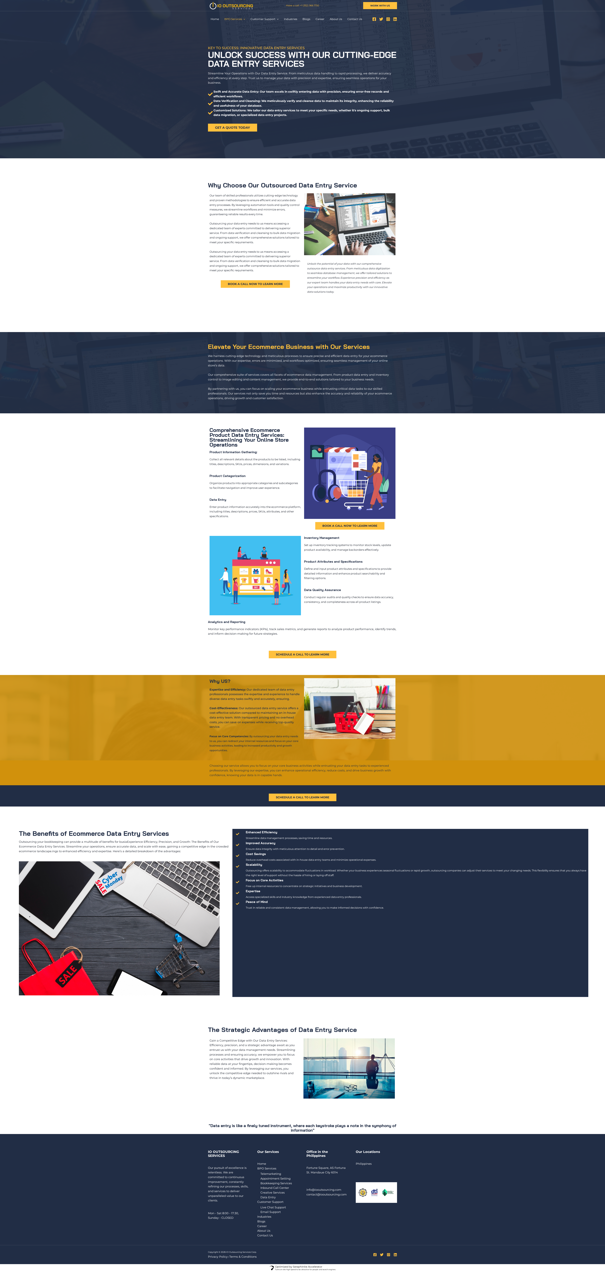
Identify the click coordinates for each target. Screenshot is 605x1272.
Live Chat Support (273, 1207)
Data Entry (268, 1197)
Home (215, 19)
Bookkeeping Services (276, 1183)
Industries (290, 19)
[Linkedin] (395, 19)
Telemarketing (270, 1174)
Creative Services (272, 1192)
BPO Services (233, 19)
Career (320, 19)
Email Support (270, 1212)
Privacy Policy (218, 1256)
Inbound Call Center (274, 1188)
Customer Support (263, 19)
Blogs (306, 19)
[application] (243, 19)
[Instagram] (388, 19)
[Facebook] (374, 19)
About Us (336, 19)
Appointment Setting (275, 1178)
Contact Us (354, 19)
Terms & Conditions (243, 1256)
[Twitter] (381, 19)
